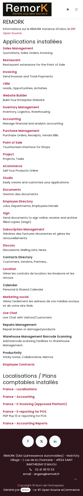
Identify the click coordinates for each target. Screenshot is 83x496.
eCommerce (12, 166)
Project (8, 154)
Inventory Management (21, 107)
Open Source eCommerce (61, 490)
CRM (6, 84)
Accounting (12, 119)
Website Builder (15, 95)
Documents (12, 190)
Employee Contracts (19, 364)
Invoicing (10, 72)
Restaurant (11, 60)
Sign (6, 213)
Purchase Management (21, 131)
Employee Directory (18, 201)
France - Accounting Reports (25, 423)
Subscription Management (23, 229)
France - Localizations (20, 389)
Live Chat (10, 313)
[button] (75, 479)
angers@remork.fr (45, 474)
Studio (8, 178)
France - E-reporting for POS (24, 412)
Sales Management (18, 48)
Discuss (9, 245)
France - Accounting (19, 397)
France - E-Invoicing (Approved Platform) (35, 404)
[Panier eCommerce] (67, 9)
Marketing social (16, 297)
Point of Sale (12, 143)
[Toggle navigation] (76, 9)
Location (9, 269)
